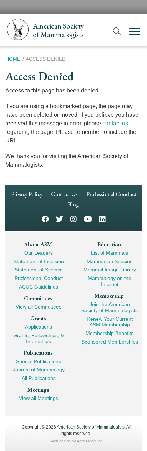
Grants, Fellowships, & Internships (38, 338)
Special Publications (38, 361)
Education (109, 244)
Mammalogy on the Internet (109, 281)
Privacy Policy (26, 194)
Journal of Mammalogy (39, 369)
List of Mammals (109, 253)
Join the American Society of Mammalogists (109, 307)
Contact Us (64, 194)
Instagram (73, 218)
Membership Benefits (109, 333)
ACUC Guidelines (38, 287)
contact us (115, 123)
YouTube (88, 218)
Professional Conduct (111, 194)
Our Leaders (38, 253)
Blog (73, 204)
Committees (38, 298)
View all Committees (38, 307)
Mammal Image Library (109, 269)
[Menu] (134, 32)
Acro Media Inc (90, 441)
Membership (109, 295)
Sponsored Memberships (109, 342)
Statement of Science (39, 269)
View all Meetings (38, 398)
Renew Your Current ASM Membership (110, 322)
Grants (38, 318)
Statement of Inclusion (39, 261)
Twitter (59, 218)
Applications (38, 327)
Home (12, 59)
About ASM (38, 244)
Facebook (45, 218)
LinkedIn (102, 218)
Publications (38, 352)
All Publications (39, 378)
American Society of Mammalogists (91, 427)
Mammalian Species (109, 261)
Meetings (38, 389)
